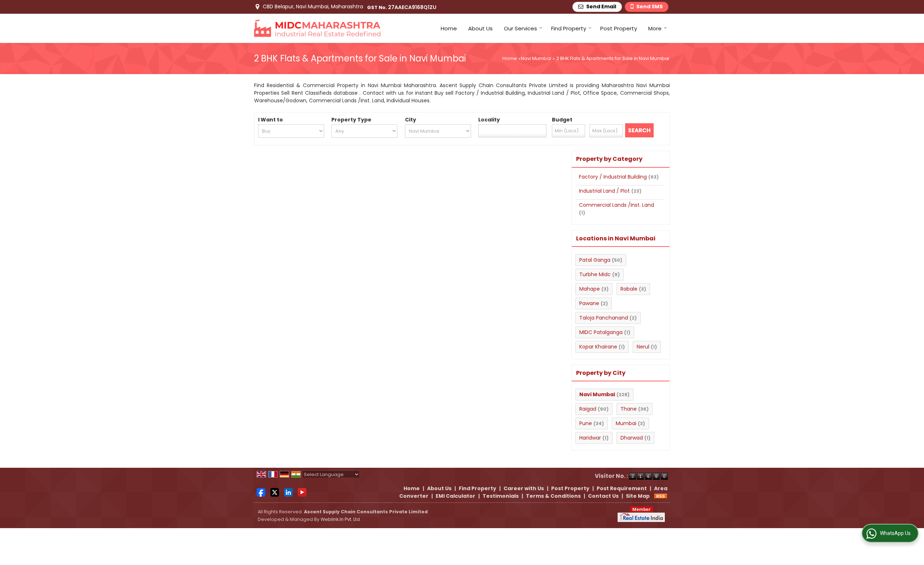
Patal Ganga (594, 260)
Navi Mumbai (536, 58)
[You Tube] (302, 492)
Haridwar (590, 437)
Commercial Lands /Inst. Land (616, 205)
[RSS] (660, 496)
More (655, 28)
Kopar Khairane (598, 346)
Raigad (587, 408)
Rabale (628, 288)
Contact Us (603, 496)
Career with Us (524, 488)
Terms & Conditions (553, 496)
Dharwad (631, 437)
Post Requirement (622, 488)
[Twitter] (274, 492)
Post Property (618, 28)
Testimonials (501, 496)
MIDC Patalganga (601, 332)
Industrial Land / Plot (604, 190)
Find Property (568, 28)
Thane (628, 408)
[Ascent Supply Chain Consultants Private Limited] (317, 28)
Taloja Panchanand (603, 317)
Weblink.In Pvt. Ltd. (341, 519)
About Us (480, 28)
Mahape (589, 288)
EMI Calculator (455, 496)
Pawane (589, 303)
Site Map (638, 496)
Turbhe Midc (595, 274)
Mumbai (626, 423)
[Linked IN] (288, 492)
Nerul (643, 346)
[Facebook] (261, 492)
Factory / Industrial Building (613, 176)
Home (449, 28)
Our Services (520, 28)
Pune (585, 423)
